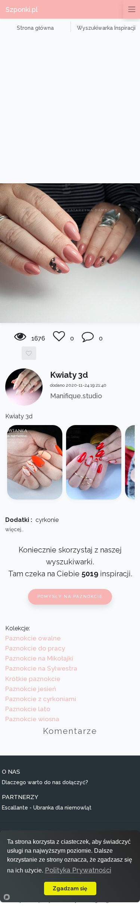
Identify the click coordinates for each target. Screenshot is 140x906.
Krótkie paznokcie (32, 678)
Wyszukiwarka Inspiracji (106, 28)
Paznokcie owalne (33, 638)
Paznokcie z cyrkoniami (40, 699)
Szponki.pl (22, 9)
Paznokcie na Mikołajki (39, 658)
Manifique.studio (76, 396)
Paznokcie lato (27, 709)
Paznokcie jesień (30, 689)
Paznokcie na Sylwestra (41, 668)
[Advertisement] (70, 110)
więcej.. (14, 529)
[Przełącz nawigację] (131, 9)
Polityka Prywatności (78, 870)
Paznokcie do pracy (35, 648)
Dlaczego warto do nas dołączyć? (45, 782)
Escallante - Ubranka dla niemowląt (46, 808)
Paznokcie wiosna (32, 719)
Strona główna (35, 28)
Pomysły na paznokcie (70, 596)
